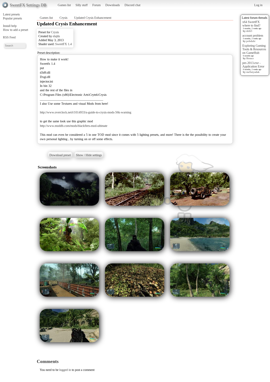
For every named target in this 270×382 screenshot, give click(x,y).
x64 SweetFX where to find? (251, 23)
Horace (250, 58)
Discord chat (132, 5)
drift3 (249, 30)
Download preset (60, 155)
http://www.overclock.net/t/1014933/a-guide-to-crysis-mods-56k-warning (85, 112)
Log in (258, 5)
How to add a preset (15, 29)
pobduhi (250, 41)
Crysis (63, 17)
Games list (64, 5)
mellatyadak (253, 71)
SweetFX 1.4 (63, 44)
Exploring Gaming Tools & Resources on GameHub (254, 49)
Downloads (112, 5)
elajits (56, 36)
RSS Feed (9, 37)
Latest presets (11, 14)
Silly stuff (82, 5)
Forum (96, 5)
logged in (65, 370)
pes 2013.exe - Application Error (253, 64)
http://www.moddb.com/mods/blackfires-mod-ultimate (73, 125)
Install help (10, 26)
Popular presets (12, 18)
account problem (252, 35)
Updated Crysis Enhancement (92, 17)
